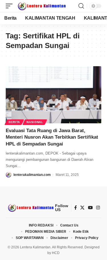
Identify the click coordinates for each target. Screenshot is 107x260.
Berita (14, 122)
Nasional (35, 122)
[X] (82, 207)
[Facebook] (75, 207)
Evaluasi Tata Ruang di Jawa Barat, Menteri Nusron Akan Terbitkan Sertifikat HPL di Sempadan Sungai (52, 137)
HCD (56, 253)
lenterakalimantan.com (32, 175)
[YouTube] (90, 207)
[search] (81, 6)
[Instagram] (98, 207)
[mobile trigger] (10, 6)
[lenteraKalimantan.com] (41, 6)
